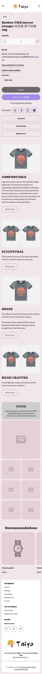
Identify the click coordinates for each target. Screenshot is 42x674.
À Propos (7, 591)
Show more (10, 209)
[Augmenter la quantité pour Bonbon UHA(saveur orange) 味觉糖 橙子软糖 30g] (37, 41)
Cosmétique (8, 594)
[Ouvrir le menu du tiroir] (3, 6)
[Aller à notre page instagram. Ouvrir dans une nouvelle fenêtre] (13, 628)
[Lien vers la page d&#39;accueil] (21, 643)
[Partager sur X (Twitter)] (27, 110)
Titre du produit (8, 568)
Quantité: (5, 35)
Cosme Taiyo (8, 610)
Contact (7, 601)
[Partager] (14, 110)
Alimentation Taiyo (11, 614)
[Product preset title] (18, 548)
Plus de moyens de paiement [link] (21, 103)
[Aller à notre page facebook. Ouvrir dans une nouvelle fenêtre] (6, 628)
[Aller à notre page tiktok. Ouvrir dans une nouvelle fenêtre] (20, 628)
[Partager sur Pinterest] (34, 110)
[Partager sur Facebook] (21, 110)
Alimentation (9, 598)
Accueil (6, 587)
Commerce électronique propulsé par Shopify (25, 668)
